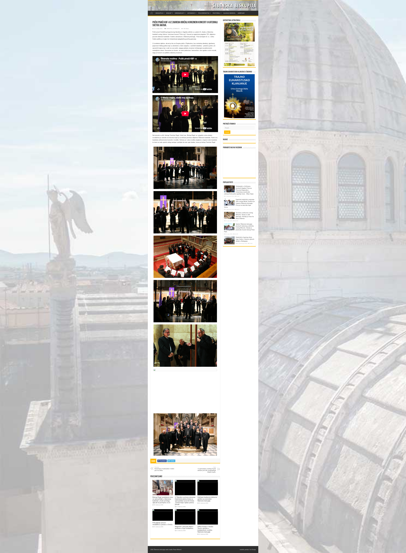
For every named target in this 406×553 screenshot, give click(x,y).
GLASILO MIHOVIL (229, 13)
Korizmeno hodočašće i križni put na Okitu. (164, 469)
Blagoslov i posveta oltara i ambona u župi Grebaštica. (184, 527)
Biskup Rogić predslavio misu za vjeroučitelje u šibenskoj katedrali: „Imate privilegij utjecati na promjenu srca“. (162, 499)
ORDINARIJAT (179, 13)
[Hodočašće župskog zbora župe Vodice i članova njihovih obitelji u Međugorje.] (229, 240)
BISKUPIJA (159, 13)
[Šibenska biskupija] (203, 5)
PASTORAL (216, 13)
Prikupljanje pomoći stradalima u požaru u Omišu (162, 523)
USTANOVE (191, 13)
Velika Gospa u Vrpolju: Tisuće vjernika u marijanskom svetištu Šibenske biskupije (205, 529)
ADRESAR (241, 13)
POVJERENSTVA (203, 13)
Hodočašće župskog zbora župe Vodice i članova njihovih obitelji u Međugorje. (245, 239)
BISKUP (168, 13)
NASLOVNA (151, 13)
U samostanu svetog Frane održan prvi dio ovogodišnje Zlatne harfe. (207, 470)
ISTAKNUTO (176, 28)
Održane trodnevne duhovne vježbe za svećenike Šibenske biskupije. (207, 499)
